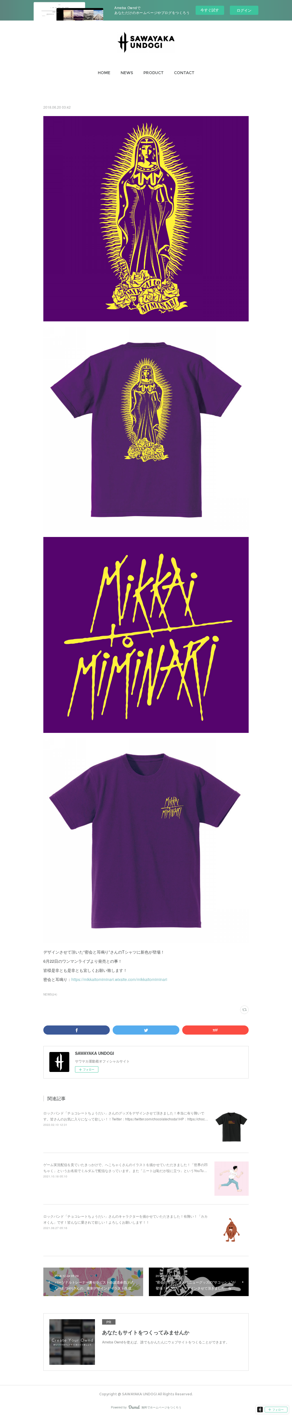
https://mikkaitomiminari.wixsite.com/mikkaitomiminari (119, 979)
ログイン (244, 10)
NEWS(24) (50, 994)
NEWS (127, 72)
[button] (104, 72)
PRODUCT (153, 72)
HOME (104, 72)
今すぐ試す (209, 10)
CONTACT (184, 72)
